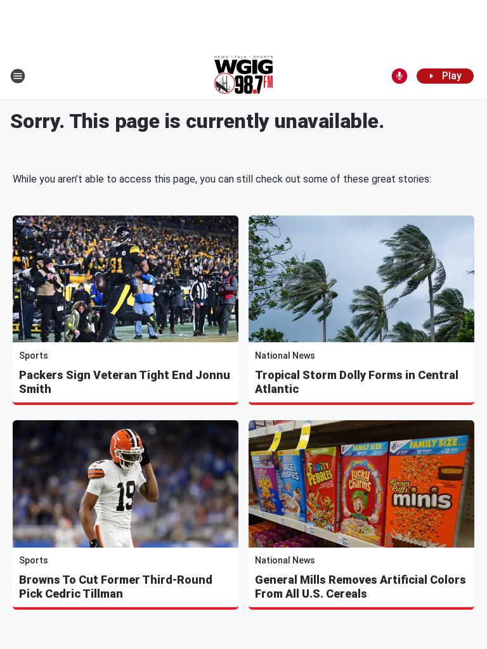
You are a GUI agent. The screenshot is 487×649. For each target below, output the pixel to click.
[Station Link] (243, 76)
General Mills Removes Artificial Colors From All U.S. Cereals (360, 586)
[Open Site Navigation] (17, 76)
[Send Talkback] (399, 76)
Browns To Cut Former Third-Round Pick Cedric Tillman (115, 586)
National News (285, 355)
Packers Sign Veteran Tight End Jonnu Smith (124, 381)
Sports (33, 355)
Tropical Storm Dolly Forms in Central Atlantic (356, 381)
